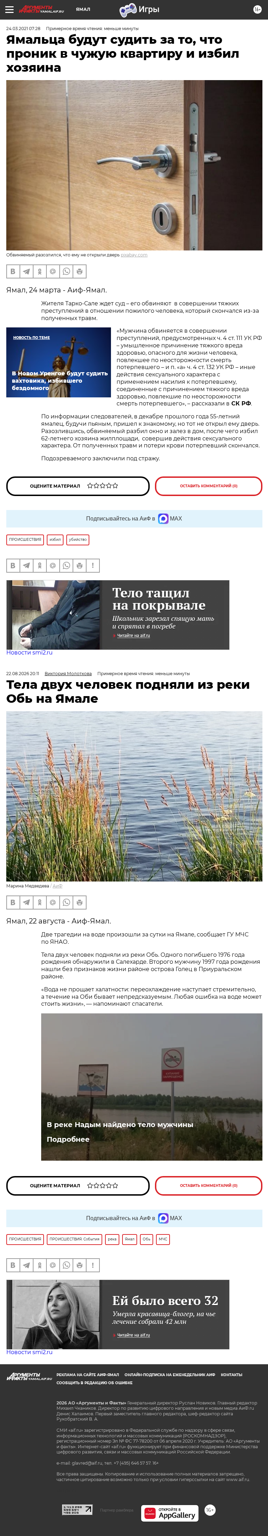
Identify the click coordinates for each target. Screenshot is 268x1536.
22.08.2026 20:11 (22, 673)
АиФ (57, 886)
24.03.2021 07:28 (23, 28)
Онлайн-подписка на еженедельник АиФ (170, 1375)
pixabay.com (134, 254)
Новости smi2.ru (29, 652)
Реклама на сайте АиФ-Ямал (88, 1375)
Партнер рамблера (116, 1510)
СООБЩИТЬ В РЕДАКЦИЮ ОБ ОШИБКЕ (95, 1383)
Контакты (231, 1375)
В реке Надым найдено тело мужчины (120, 1124)
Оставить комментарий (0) (209, 486)
